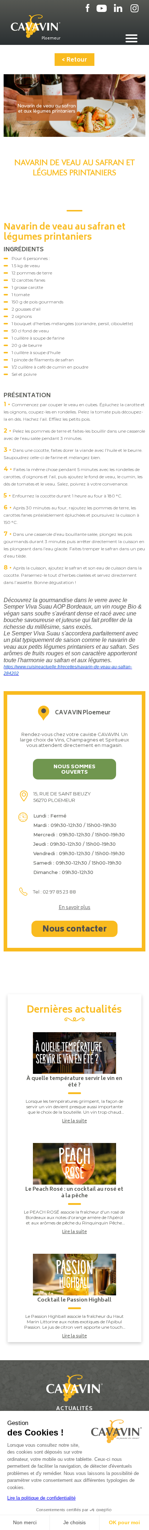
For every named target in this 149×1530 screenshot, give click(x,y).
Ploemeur (51, 38)
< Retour (74, 60)
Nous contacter (74, 930)
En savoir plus (74, 908)
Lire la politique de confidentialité (41, 1498)
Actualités (74, 1408)
